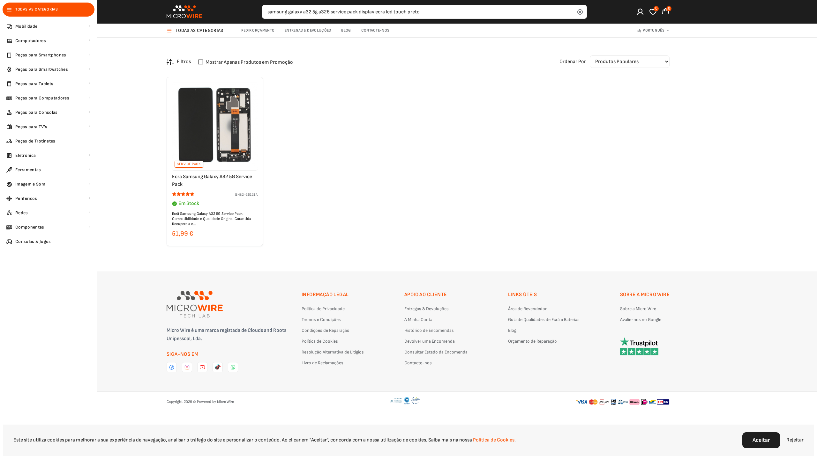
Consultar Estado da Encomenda (436, 352)
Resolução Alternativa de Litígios (333, 352)
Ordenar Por (572, 62)
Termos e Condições (321, 319)
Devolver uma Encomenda (429, 341)
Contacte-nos (375, 30)
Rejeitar (795, 440)
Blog (346, 30)
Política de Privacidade (323, 308)
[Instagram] (187, 367)
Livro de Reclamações (322, 363)
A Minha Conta (418, 319)
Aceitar (761, 440)
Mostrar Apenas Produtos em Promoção (249, 62)
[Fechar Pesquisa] (580, 12)
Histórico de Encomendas (429, 330)
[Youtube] (202, 367)
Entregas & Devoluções (308, 30)
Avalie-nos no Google (640, 319)
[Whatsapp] (233, 367)
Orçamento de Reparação (532, 341)
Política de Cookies (320, 341)
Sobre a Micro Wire (638, 308)
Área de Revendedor (527, 308)
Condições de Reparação (325, 330)
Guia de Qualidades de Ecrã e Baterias (544, 319)
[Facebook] (172, 367)
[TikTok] (218, 367)
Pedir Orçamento (258, 30)
